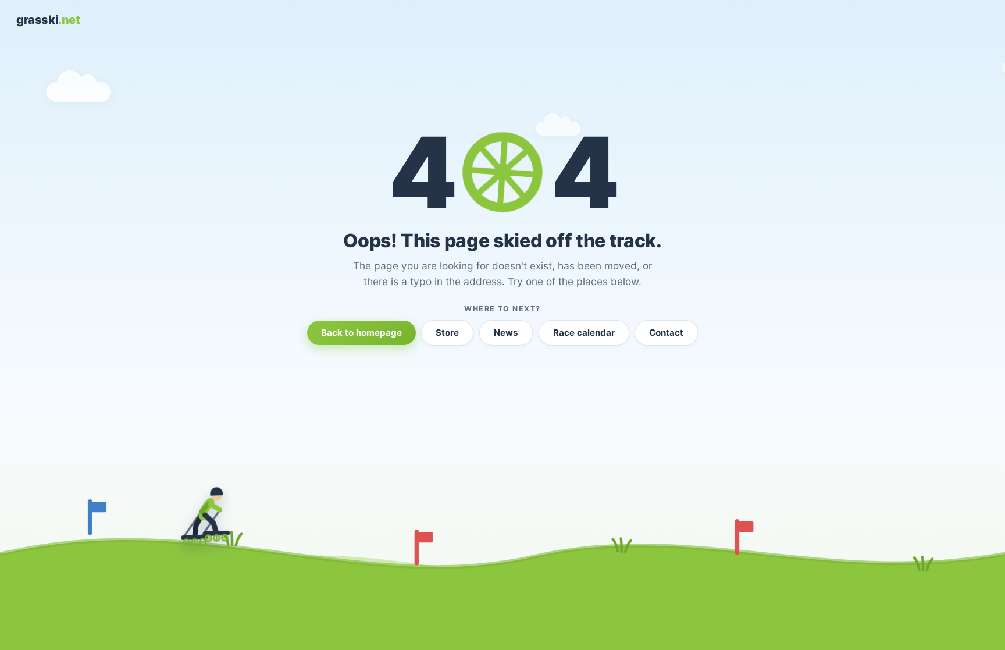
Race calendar (584, 332)
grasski (48, 20)
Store (447, 332)
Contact (666, 332)
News (506, 332)
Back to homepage (361, 332)
